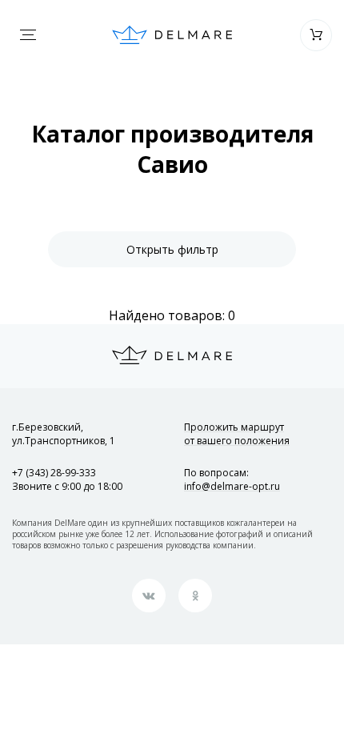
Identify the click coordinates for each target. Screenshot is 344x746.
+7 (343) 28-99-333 (54, 472)
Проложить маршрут (237, 433)
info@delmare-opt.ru (232, 486)
